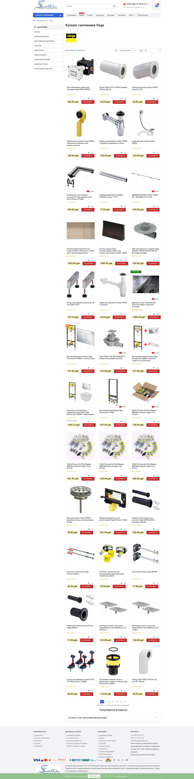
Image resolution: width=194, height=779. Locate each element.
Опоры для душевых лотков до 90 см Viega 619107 (80, 304)
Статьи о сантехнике (41, 738)
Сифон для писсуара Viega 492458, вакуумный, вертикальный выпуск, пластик (80, 143)
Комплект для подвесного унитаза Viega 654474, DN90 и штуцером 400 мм (143, 520)
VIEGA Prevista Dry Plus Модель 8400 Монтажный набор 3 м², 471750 (111, 466)
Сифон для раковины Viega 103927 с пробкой (113, 304)
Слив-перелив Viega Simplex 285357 (143, 142)
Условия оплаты (73, 738)
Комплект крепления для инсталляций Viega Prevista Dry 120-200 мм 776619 (111, 574)
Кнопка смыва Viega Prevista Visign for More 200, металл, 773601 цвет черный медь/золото (80, 251)
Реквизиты (38, 746)
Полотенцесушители (43, 69)
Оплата (90, 15)
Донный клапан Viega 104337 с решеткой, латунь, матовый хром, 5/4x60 (80, 520)
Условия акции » (121, 776)
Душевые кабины (41, 36)
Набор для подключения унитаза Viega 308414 (80, 627)
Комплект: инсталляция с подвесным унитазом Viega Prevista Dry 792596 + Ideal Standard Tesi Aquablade (80, 412)
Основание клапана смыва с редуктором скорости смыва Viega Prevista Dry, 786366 (113, 681)
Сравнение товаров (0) (76, 50)
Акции (81, 14)
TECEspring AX (143, 15)
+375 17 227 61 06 (137, 738)
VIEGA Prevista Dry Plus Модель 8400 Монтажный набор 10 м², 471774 (79, 466)
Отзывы (37, 743)
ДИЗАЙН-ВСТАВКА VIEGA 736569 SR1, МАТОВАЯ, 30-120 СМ (145, 196)
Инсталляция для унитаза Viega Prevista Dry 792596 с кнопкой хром (81, 357)
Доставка (111, 15)
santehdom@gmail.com (139, 741)
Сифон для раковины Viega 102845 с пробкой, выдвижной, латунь (113, 142)
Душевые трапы (41, 64)
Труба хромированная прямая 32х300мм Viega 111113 (111, 196)
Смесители (39, 50)
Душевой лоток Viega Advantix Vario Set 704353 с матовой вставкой (144, 305)
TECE (130, 15)
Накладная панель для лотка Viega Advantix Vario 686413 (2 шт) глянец (145, 628)
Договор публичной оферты (77, 743)
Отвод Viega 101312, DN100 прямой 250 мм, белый (113, 88)
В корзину (88, 102)
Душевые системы (42, 59)
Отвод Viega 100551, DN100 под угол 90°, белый (144, 680)
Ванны (37, 32)
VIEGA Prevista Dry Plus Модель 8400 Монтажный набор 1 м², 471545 (144, 412)
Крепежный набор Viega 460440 (144, 572)
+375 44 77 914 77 (137, 735)
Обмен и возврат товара (76, 746)
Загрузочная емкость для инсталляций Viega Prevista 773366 (113, 519)
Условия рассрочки (74, 741)
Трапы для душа (105, 754)
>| (124, 701)
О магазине (71, 15)
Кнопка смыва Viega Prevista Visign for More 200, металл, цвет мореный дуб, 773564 (113, 251)
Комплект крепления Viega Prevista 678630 (77, 573)
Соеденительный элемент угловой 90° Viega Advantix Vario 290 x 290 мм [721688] (79, 197)
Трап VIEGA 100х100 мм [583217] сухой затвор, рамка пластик (112, 357)
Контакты (121, 15)
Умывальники (40, 55)
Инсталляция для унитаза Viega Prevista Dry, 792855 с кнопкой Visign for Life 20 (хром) (144, 358)
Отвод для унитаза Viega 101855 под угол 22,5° (144, 88)
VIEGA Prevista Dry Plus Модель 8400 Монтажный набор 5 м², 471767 (144, 466)
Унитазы (38, 46)
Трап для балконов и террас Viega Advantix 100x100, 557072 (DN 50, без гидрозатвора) (145, 251)
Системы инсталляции (44, 41)
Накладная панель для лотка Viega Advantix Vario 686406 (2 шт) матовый (112, 628)
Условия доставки (73, 735)
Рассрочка (100, 15)
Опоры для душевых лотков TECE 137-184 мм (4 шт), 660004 (80, 680)
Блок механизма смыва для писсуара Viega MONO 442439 (78, 88)
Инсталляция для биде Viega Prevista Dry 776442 (110, 411)
